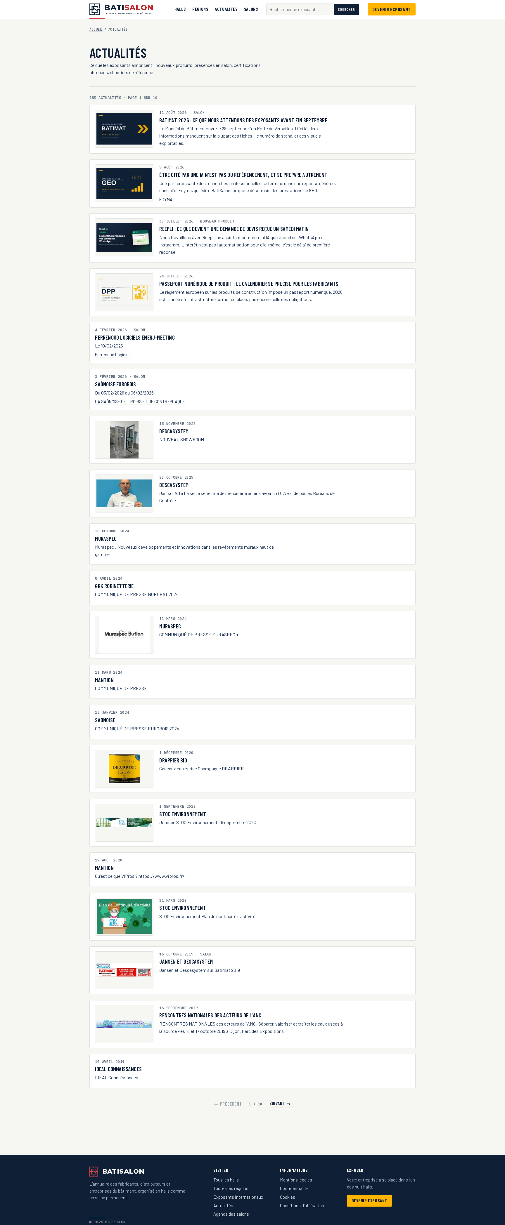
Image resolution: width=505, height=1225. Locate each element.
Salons (251, 9)
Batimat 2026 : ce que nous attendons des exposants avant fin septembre (243, 120)
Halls (180, 9)
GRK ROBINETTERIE (114, 586)
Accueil (96, 29)
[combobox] (300, 9)
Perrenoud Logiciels (113, 354)
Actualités (226, 9)
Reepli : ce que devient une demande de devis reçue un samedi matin (234, 228)
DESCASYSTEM (173, 431)
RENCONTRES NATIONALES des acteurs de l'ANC (210, 1015)
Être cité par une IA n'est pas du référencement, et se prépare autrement (243, 174)
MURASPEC (106, 538)
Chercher (346, 9)
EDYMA (165, 199)
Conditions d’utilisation (302, 1205)
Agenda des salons (231, 1214)
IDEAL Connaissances (118, 1069)
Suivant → (280, 1103)
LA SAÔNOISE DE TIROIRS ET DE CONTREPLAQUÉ (140, 401)
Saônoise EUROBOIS (115, 384)
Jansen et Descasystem (186, 961)
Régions (200, 9)
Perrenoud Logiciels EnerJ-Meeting (134, 337)
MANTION (104, 680)
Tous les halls (226, 1179)
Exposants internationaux (238, 1197)
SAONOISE (105, 720)
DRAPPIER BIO (173, 760)
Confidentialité (294, 1188)
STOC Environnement (182, 814)
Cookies (287, 1197)
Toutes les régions (230, 1188)
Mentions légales (296, 1179)
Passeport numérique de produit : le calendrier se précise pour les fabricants (248, 283)
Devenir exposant (391, 9)
